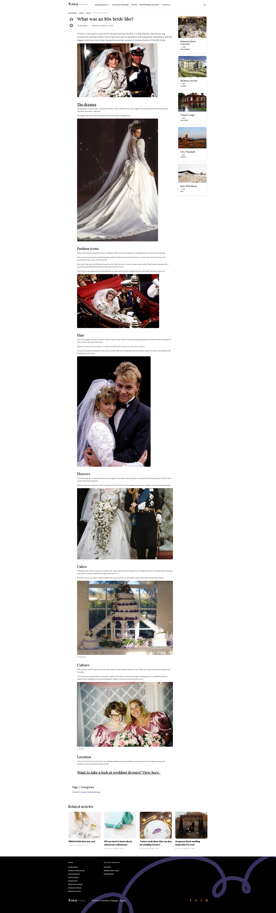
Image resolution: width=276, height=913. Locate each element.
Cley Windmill (187, 151)
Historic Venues (73, 877)
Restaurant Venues (74, 888)
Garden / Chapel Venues (76, 870)
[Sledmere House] (192, 66)
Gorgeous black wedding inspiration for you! (187, 843)
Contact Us (166, 5)
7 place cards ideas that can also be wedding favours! (156, 843)
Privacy (123, 900)
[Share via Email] (71, 25)
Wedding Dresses (93, 792)
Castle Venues (73, 867)
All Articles (107, 867)
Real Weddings (109, 874)
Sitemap (115, 900)
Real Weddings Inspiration (149, 5)
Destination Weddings (120, 5)
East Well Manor (188, 186)
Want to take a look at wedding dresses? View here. (119, 772)
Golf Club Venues (74, 874)
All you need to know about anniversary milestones (118, 843)
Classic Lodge (187, 115)
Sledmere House (188, 80)
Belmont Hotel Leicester (187, 42)
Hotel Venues (72, 881)
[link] (190, 900)
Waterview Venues (74, 891)
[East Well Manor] (192, 173)
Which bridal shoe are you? (82, 841)
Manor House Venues (75, 884)
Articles (134, 5)
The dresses (86, 104)
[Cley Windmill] (192, 137)
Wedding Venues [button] (101, 5)
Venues (70, 862)
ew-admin (83, 25)
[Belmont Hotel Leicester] (192, 27)
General (84, 792)
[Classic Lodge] (192, 102)
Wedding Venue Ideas (111, 870)
